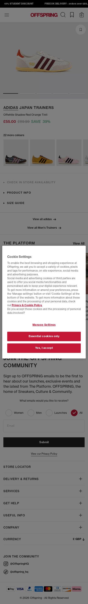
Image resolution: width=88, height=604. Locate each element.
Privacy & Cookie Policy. (27, 305)
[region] (44, 302)
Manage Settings (44, 324)
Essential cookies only (44, 336)
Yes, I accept (44, 348)
